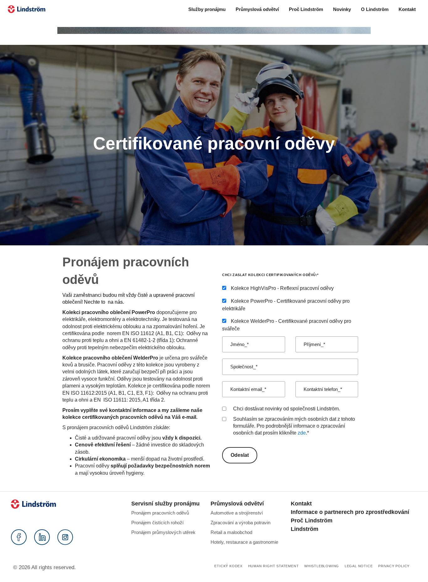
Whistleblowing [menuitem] (321, 566)
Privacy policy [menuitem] (394, 566)
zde (302, 432)
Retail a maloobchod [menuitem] (231, 532)
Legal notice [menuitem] (359, 566)
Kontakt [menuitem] (301, 503)
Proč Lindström (306, 9)
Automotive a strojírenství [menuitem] (237, 512)
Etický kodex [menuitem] (228, 566)
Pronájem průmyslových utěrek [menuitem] (163, 532)
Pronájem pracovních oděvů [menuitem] (160, 512)
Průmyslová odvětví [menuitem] (237, 503)
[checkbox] (290, 308)
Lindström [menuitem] (304, 529)
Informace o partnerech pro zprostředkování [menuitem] (350, 512)
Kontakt (407, 9)
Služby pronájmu (207, 9)
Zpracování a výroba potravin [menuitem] (240, 522)
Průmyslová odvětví (257, 9)
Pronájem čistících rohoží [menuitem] (157, 522)
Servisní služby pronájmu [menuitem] (165, 503)
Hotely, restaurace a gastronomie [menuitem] (244, 542)
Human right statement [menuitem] (273, 566)
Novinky (342, 9)
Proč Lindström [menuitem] (311, 520)
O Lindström (375, 9)
